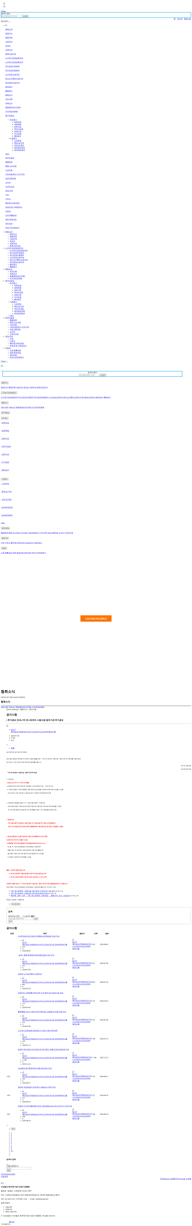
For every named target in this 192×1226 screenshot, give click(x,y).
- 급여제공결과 (7, 515)
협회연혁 (8, 38)
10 (12, 1151)
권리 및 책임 (19, 145)
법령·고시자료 (11, 166)
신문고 (8, 199)
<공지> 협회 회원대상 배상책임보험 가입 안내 (36, 955)
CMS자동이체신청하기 (96, 618)
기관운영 (17, 141)
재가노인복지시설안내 (14, 79)
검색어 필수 (6, 14)
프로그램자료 (10, 178)
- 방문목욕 (5, 431)
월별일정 (8, 162)
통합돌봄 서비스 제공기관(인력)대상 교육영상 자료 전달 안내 (42, 1012)
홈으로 (11, 1222)
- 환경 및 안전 (6, 492)
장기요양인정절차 (12, 66)
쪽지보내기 (15, 732)
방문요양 (17, 122)
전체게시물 (51, 732)
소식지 (8, 182)
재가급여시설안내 (12, 83)
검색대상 (11, 916)
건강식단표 (9, 187)
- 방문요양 (5, 423)
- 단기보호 (5, 462)
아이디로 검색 (41, 732)
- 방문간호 (5, 439)
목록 (12, 748)
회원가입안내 (10, 54)
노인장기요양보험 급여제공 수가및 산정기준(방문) (38, 1031)
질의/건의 (9, 191)
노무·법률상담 (11, 215)
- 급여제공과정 (7, 507)
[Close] (2, 370)
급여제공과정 (19, 148)
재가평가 (13, 120)
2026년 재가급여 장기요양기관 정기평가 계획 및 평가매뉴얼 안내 (43, 1049)
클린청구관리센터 (12, 203)
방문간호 (17, 127)
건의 (7, 195)
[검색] (25, 16)
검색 (13, 1129)
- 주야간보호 (6, 446)
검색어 (30, 916)
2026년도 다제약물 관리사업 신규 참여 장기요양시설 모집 (40, 993)
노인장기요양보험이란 (14, 62)
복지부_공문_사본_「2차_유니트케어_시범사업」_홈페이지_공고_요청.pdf (40, 896)
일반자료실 (9, 158)
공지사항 (8, 99)
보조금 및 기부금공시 (13, 207)
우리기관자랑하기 (12, 228)
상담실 (8, 211)
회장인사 (8, 33)
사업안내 (8, 42)
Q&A (7, 154)
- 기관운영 (5, 484)
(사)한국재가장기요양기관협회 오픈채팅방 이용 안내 (38, 936)
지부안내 (8, 50)
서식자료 (8, 170)
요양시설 (17, 131)
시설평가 (13, 138)
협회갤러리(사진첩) (13, 107)
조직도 (8, 46)
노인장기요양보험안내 (14, 58)
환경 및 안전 (19, 143)
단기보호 (17, 134)
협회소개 (8, 29)
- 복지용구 (5, 470)
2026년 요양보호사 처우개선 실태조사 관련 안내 (37, 1087)
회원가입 (187, 19)
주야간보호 (18, 129)
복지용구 (8, 87)
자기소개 (32, 732)
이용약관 (4, 1176)
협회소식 (8, 95)
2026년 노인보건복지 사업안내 (30, 974)
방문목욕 (17, 124)
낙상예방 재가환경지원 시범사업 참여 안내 (35, 1068)
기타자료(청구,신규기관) (15, 174)
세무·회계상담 (11, 219)
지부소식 (8, 103)
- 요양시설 (5, 454)
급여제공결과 (19, 150)
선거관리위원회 (11, 111)
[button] (6, 25)
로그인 (180, 19)
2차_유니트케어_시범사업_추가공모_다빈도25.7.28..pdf (32, 891)
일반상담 (8, 224)
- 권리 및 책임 (6, 499)
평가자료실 (9, 116)
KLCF (13, 730)
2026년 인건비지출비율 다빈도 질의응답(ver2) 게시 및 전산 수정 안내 (45, 1106)
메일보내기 (24, 732)
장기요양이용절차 (12, 70)
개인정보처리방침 (8, 1174)
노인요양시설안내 (12, 74)
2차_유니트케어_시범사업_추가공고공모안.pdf (29, 893)
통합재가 (8, 91)
